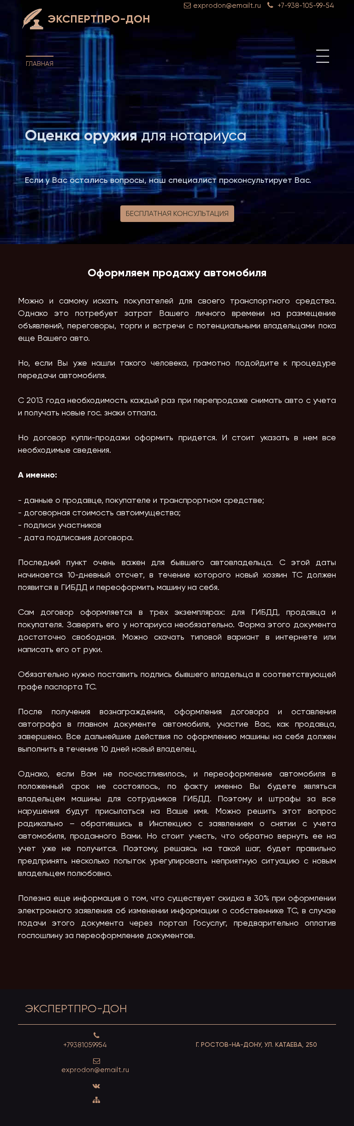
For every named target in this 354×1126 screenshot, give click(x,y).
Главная (39, 63)
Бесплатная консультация (177, 213)
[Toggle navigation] (323, 56)
